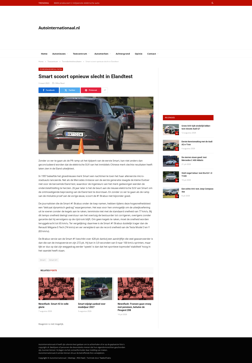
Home (44, 53)
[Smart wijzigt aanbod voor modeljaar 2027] (96, 288)
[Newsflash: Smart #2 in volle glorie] (56, 288)
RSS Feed (81, 358)
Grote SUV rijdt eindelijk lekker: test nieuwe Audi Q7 (196, 127)
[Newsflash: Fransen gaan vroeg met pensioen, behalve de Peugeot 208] (135, 288)
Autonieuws (58, 53)
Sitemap (71, 358)
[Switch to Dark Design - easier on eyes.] (212, 3)
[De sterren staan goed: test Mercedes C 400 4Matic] (171, 161)
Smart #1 (53, 260)
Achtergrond (123, 53)
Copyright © (43, 358)
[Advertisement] (160, 27)
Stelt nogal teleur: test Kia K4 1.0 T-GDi (197, 174)
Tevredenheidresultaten (51, 69)
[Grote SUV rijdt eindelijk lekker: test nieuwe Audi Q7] (171, 129)
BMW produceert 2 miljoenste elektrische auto (76, 3)
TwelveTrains (105, 358)
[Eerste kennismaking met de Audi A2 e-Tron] (171, 145)
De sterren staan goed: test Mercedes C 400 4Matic (194, 158)
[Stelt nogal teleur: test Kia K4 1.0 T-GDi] (171, 176)
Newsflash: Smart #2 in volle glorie (53, 305)
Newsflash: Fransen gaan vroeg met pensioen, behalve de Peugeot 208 (134, 307)
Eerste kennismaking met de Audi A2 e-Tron (197, 143)
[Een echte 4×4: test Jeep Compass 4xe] (171, 192)
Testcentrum (80, 53)
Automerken (101, 53)
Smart (43, 260)
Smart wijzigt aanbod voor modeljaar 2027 (91, 305)
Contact (151, 53)
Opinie (138, 53)
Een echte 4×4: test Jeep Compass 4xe (197, 190)
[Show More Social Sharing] (105, 90)
